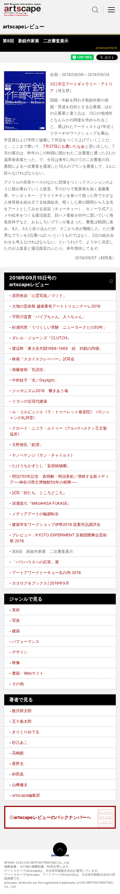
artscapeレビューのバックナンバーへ (52, 817)
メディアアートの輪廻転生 (35, 513)
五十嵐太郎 (22, 721)
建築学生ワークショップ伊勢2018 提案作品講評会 (56, 524)
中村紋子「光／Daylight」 (35, 380)
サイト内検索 (95, 9)
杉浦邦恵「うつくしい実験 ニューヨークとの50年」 (59, 327)
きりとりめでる (25, 731)
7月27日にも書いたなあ (64, 146)
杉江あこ (20, 742)
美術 (16, 609)
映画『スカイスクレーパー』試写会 (43, 358)
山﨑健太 (20, 784)
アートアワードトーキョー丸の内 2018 (46, 572)
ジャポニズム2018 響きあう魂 (40, 390)
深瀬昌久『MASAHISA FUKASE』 (41, 503)
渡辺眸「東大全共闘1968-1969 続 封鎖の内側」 (57, 348)
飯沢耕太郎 (22, 710)
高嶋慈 (18, 753)
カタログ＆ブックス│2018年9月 (40, 583)
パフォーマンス (25, 641)
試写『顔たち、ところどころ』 (39, 492)
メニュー (111, 9)
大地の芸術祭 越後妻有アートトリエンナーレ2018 (56, 306)
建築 (16, 630)
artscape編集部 (26, 795)
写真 (16, 620)
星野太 (18, 763)
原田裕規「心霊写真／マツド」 (39, 295)
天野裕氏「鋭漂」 (27, 444)
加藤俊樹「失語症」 (29, 369)
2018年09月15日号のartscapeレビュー (32, 281)
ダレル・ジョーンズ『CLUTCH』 (41, 337)
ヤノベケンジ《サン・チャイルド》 (43, 455)
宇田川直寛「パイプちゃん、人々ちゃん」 (49, 316)
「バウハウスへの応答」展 (35, 561)
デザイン (20, 652)
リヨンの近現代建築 (29, 401)
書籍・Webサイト (28, 673)
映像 (16, 662)
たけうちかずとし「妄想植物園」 (41, 465)
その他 (18, 683)
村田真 (18, 774)
